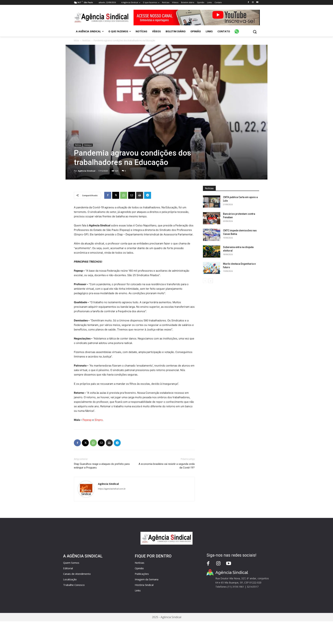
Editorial (68, 568)
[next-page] (210, 281)
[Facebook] (248, 2)
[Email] (131, 195)
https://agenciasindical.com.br (112, 489)
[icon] (236, 29)
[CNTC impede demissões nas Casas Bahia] (211, 235)
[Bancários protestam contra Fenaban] (211, 218)
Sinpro (99, 419)
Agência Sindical (86, 170)
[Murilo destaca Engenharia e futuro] (211, 268)
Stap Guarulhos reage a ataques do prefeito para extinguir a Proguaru (102, 465)
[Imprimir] (139, 195)
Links (138, 590)
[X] (115, 195)
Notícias (86, 40)
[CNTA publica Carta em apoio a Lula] (211, 201)
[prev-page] (205, 281)
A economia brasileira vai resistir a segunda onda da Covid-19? (167, 465)
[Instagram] (253, 2)
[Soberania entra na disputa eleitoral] (211, 251)
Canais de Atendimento (77, 573)
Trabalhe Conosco (74, 585)
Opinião (139, 568)
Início (76, 40)
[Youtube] (257, 2)
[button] (254, 31)
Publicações (142, 573)
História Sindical (144, 585)
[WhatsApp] (123, 195)
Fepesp (87, 419)
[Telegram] (147, 195)
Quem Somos (71, 562)
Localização (70, 579)
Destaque (88, 145)
